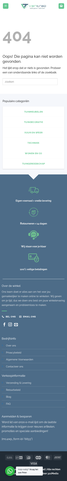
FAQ (8, 403)
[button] (5, 6)
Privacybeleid (13, 352)
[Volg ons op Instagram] (10, 325)
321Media (52, 473)
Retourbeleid (13, 389)
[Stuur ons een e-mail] (16, 325)
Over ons (11, 345)
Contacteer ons (14, 366)
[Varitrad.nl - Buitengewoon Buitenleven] (33, 6)
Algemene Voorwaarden (19, 359)
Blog (8, 396)
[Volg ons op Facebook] (4, 325)
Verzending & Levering (18, 382)
